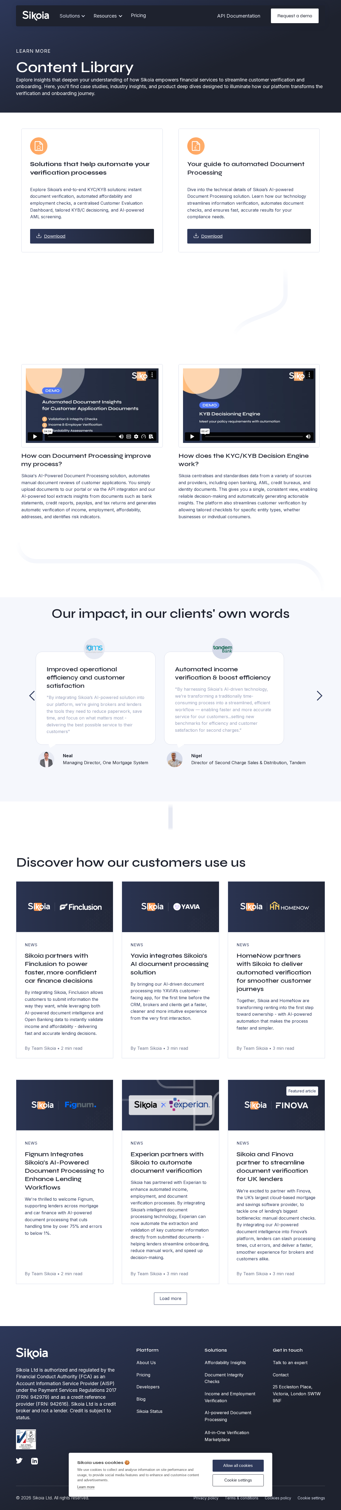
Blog (140, 1399)
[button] (108, 16)
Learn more (86, 1487)
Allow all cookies (238, 1465)
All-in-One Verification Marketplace (227, 1436)
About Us (146, 1362)
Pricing (138, 15)
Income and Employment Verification (230, 1397)
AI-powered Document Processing (228, 1416)
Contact (281, 1374)
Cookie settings (238, 1480)
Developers (148, 1386)
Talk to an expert (290, 1362)
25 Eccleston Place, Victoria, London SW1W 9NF (297, 1393)
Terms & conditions (241, 1498)
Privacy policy (206, 1498)
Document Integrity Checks (224, 1378)
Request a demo (294, 16)
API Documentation (238, 16)
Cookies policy (278, 1498)
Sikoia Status (149, 1411)
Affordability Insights (225, 1362)
